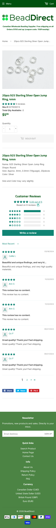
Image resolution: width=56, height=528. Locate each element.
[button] (9, 104)
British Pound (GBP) (28, 497)
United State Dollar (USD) (28, 493)
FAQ (28, 478)
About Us (28, 467)
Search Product (28, 448)
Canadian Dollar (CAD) (28, 489)
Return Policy (28, 475)
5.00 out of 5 (35, 202)
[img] (8, 252)
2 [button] (27, 380)
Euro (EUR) (28, 501)
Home (5, 41)
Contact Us (28, 456)
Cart (51, 3)
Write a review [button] (28, 232)
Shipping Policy (28, 471)
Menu (8, 3)
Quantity (6, 123)
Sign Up (48, 434)
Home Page (28, 452)
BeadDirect (29, 511)
